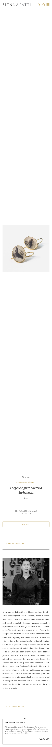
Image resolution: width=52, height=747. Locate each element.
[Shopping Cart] (43, 4)
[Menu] (47, 4)
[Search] (39, 4)
